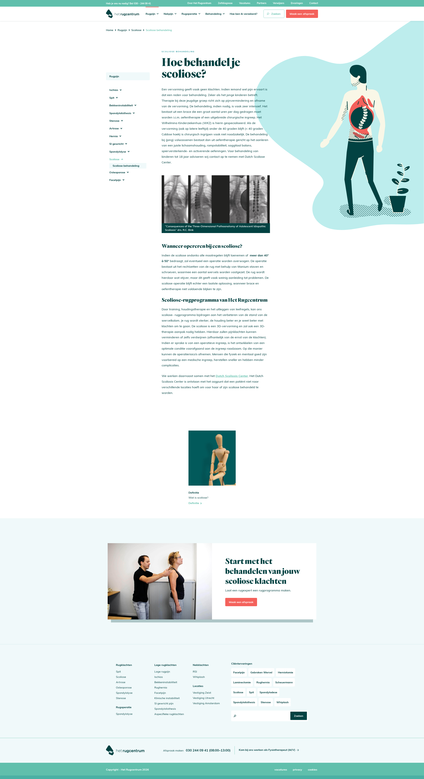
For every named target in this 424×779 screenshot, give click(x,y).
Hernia (113, 136)
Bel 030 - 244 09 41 (140, 3)
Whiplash (199, 676)
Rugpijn (150, 13)
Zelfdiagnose (225, 3)
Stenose (114, 120)
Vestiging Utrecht (203, 698)
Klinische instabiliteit (167, 698)
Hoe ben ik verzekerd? (243, 13)
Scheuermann (284, 682)
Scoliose (136, 30)
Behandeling (213, 13)
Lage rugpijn (162, 671)
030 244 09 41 (208, 750)
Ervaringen (297, 3)
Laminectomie (242, 682)
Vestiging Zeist (202, 692)
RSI (195, 671)
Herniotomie (285, 672)
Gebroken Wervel (261, 672)
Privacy (297, 769)
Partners (261, 3)
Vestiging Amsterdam (206, 703)
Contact (313, 3)
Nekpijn (168, 13)
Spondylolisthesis (120, 113)
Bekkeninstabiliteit (121, 105)
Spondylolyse (117, 151)
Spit (111, 97)
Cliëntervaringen (241, 663)
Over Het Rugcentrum (199, 3)
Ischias (113, 90)
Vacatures (244, 3)
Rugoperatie (189, 13)
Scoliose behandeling (126, 165)
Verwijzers (278, 3)
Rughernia (160, 687)
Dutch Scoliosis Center (232, 376)
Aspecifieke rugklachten (169, 714)
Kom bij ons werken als (267, 749)
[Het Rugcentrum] (122, 13)
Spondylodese (268, 692)
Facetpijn (115, 180)
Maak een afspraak (241, 602)
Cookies (312, 769)
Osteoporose (117, 172)
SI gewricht (116, 143)
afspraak (302, 13)
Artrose (114, 128)
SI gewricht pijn (163, 703)
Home (109, 30)
